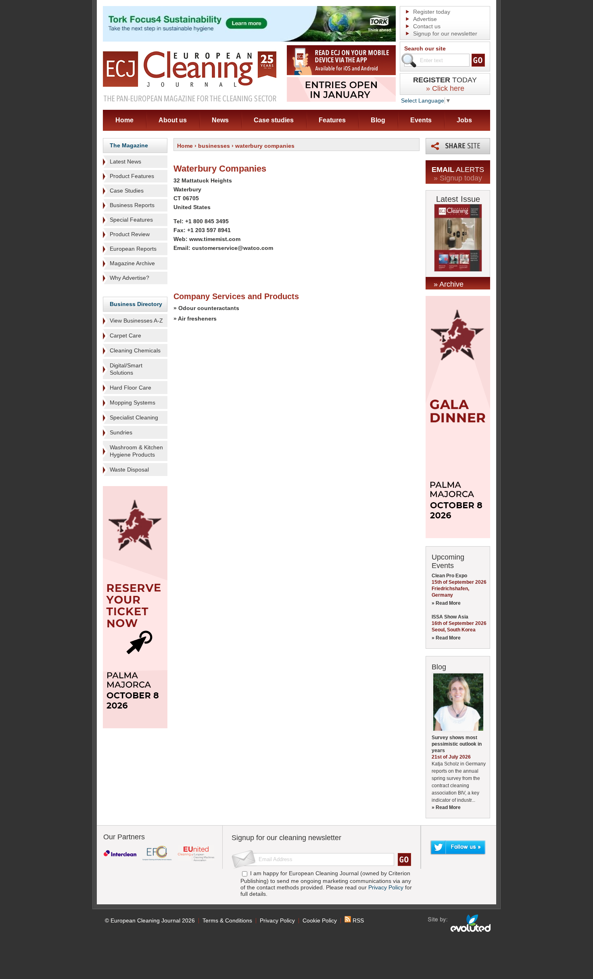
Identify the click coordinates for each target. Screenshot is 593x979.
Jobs (464, 120)
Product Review (130, 234)
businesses (214, 146)
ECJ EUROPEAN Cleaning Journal (189, 76)
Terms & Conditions (227, 920)
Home (124, 120)
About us (173, 120)
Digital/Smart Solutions (126, 369)
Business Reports (132, 205)
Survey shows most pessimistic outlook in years (457, 744)
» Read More (446, 603)
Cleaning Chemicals (135, 350)
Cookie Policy (320, 920)
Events (421, 120)
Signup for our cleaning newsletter (286, 838)
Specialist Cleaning (134, 417)
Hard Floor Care (130, 387)
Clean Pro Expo (449, 576)
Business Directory (136, 304)
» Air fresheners (195, 318)
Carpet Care (125, 335)
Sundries (121, 432)
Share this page (458, 146)
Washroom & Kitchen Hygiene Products (136, 451)
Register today (431, 11)
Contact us (427, 26)
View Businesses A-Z (136, 320)
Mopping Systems (132, 402)
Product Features (132, 176)
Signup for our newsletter (445, 33)
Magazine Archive (132, 263)
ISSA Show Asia (450, 617)
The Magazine (129, 145)
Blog (378, 120)
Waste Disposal (129, 469)
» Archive (449, 284)
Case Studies (127, 190)
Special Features (131, 219)
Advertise (425, 19)
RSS (357, 920)
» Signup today (458, 178)
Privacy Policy (385, 887)
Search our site (425, 48)
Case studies (274, 120)
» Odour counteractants (206, 308)
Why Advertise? (129, 278)
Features (332, 120)
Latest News (125, 161)
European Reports (133, 248)
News (220, 120)
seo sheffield (460, 923)
